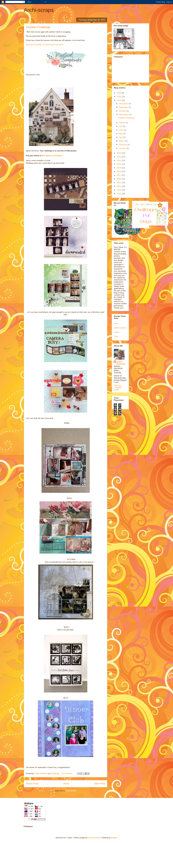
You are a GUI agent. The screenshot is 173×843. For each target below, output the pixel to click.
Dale (116, 323)
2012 (119, 194)
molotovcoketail (94, 838)
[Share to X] (83, 773)
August (122, 122)
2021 (119, 160)
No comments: (67, 773)
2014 (119, 186)
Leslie (116, 332)
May (121, 133)
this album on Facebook (52, 156)
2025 (119, 96)
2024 (119, 100)
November (124, 107)
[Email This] (78, 773)
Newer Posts (32, 783)
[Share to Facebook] (86, 773)
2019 (119, 168)
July (121, 126)
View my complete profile (118, 387)
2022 (119, 157)
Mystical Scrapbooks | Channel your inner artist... (45, 45)
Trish (116, 336)
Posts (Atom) (71, 791)
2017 (119, 175)
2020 (119, 164)
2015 (119, 182)
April (121, 137)
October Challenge (38, 27)
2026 (119, 93)
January (123, 148)
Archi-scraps (39, 10)
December (124, 103)
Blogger (114, 838)
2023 (119, 153)
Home (66, 783)
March (122, 141)
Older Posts (99, 783)
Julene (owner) (120, 328)
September (124, 114)
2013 (119, 190)
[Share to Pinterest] (88, 773)
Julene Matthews (121, 363)
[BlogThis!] (80, 773)
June (121, 130)
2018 (119, 171)
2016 (119, 179)
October (123, 111)
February (123, 145)
